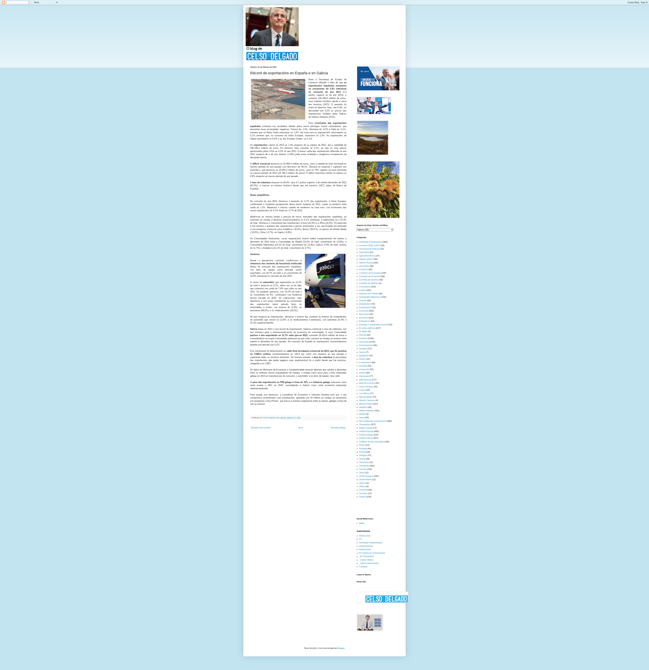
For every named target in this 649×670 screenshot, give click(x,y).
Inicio (300, 428)
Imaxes (362, 359)
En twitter (363, 331)
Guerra (362, 352)
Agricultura (364, 252)
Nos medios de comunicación (372, 421)
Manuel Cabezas (367, 400)
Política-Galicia (366, 438)
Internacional (365, 380)
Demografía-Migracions (370, 297)
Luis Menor (364, 393)
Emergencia (364, 321)
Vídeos (362, 486)
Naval (362, 417)
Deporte (363, 300)
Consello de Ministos (368, 283)
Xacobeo (363, 493)
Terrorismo (364, 462)
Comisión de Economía (370, 273)
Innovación (364, 369)
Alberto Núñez (365, 259)
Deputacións (365, 304)
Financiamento (366, 345)
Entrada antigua (338, 428)
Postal (362, 452)
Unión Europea (366, 476)
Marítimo (363, 407)
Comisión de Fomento (369, 276)
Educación (364, 314)
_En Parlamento (366, 556)
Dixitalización (365, 307)
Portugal (363, 448)
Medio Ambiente (366, 410)
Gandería (363, 348)
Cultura (362, 290)
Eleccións (363, 318)
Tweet (362, 472)
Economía (363, 311)
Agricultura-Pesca (367, 256)
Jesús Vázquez (366, 386)
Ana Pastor (364, 266)
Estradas (363, 338)
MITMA (362, 414)
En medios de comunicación (372, 553)
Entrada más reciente (261, 428)
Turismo (363, 469)
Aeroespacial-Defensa (369, 249)
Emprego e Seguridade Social (373, 325)
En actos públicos (367, 328)
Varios (362, 483)
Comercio (363, 269)
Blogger (341, 648)
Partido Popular (366, 431)
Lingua (362, 390)
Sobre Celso (365, 536)
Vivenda (363, 490)
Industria (363, 366)
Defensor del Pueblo (368, 293)
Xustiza (362, 497)
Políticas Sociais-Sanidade (371, 442)
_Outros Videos (366, 560)
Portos (362, 445)
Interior (362, 373)
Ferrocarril (364, 342)
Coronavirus (364, 287)
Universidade (365, 479)
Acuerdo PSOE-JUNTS (369, 245)
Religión (363, 455)
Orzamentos (364, 424)
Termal (362, 459)
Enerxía (362, 335)
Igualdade (363, 355)
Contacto (363, 566)
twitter (362, 523)
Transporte (364, 466)
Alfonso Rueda (366, 263)
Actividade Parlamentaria (370, 242)
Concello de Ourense (369, 280)
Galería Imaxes (366, 546)
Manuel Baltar (365, 397)
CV (360, 539)
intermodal (364, 376)
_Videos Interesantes (369, 563)
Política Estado (366, 435)
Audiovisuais (365, 549)
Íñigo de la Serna (367, 383)
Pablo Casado (365, 428)
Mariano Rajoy (366, 404)
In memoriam (365, 362)
